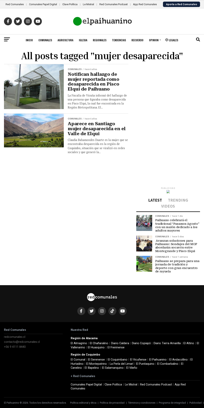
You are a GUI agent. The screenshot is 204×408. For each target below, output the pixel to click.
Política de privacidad (112, 402)
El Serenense (96, 359)
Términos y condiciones (141, 402)
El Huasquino (96, 347)
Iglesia (83, 40)
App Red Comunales (145, 4)
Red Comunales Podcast (113, 4)
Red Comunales (15, 4)
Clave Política (69, 4)
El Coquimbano (117, 359)
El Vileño (131, 368)
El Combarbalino (167, 364)
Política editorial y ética (83, 402)
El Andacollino (178, 359)
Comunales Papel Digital (43, 4)
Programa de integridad (172, 402)
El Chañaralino (99, 343)
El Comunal (78, 359)
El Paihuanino (158, 359)
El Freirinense (116, 347)
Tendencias (119, 40)
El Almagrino (79, 343)
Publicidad (195, 402)
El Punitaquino (145, 364)
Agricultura (65, 40)
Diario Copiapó (141, 343)
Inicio (29, 40)
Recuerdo (137, 40)
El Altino (188, 343)
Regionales (99, 40)
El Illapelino (92, 368)
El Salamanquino (113, 368)
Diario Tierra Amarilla (167, 343)
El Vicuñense (138, 359)
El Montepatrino (96, 364)
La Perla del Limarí (121, 364)
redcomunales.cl (14, 337)
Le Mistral (88, 4)
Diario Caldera (120, 343)
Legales (173, 40)
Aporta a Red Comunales (181, 4)
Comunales (45, 40)
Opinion (154, 40)
